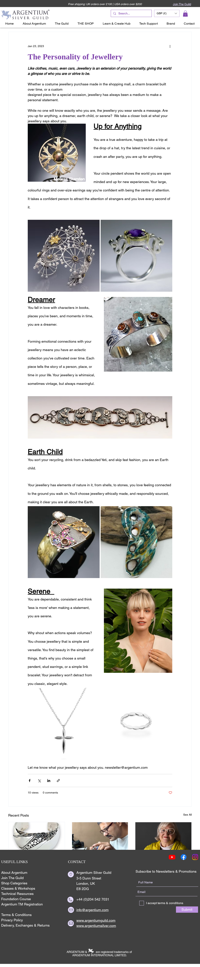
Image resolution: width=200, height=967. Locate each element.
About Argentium (14, 872)
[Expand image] (64, 256)
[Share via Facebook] (29, 780)
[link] (185, 14)
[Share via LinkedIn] (49, 780)
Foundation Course (16, 899)
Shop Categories (14, 883)
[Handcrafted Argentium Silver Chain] (100, 838)
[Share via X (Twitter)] (39, 780)
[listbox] (166, 13)
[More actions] (170, 46)
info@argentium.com (92, 910)
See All (187, 814)
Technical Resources (17, 894)
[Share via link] (58, 780)
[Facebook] (184, 857)
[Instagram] (195, 857)
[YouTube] (172, 857)
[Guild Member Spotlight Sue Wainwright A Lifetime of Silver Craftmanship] (163, 838)
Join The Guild (12, 878)
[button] (166, 13)
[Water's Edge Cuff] (37, 838)
